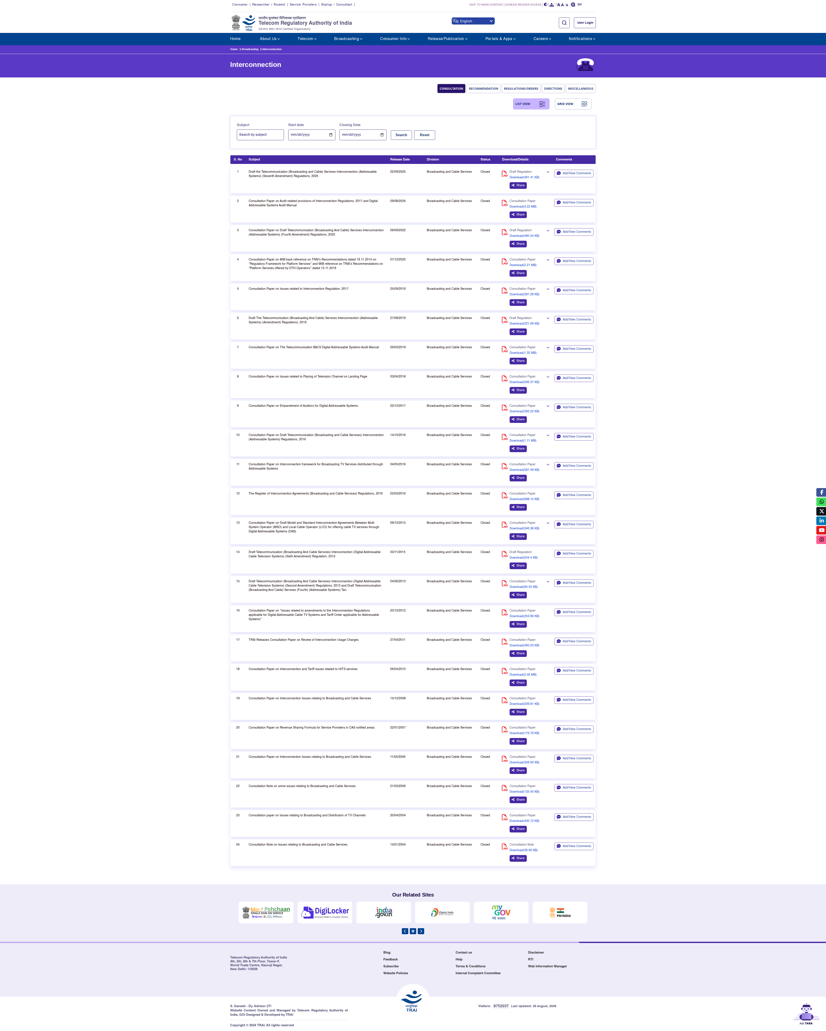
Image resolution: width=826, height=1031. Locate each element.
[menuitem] (235, 39)
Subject (243, 125)
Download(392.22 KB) (524, 411)
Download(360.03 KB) (524, 645)
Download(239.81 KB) (524, 704)
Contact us (464, 952)
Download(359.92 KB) (524, 762)
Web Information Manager (547, 966)
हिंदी (580, 5)
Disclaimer (536, 952)
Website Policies (395, 973)
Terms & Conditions (470, 966)
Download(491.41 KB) (524, 177)
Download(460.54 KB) (524, 235)
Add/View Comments (577, 173)
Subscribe (391, 966)
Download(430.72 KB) (524, 821)
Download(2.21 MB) (523, 265)
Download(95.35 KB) (524, 587)
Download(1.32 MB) (523, 352)
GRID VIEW (565, 104)
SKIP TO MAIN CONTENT (486, 4)
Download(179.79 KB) (524, 733)
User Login (585, 22)
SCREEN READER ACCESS (523, 4)
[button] (546, 5)
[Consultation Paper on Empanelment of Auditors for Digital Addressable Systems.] (547, 406)
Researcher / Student (268, 4)
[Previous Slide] (405, 931)
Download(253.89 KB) (524, 616)
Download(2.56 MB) (523, 674)
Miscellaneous (580, 88)
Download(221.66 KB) (524, 323)
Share (520, 185)
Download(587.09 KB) (524, 470)
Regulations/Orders (521, 88)
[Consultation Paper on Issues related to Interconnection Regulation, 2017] (547, 289)
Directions (553, 88)
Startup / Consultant (336, 4)
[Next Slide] (421, 931)
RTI (530, 959)
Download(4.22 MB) (523, 206)
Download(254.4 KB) (524, 557)
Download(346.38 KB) (524, 528)
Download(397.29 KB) (524, 294)
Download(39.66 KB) (524, 850)
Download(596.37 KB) (524, 382)
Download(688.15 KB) (524, 499)
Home (234, 49)
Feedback (390, 959)
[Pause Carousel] (413, 931)
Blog (386, 952)
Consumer (240, 4)
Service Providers (303, 4)
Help (459, 959)
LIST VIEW (522, 104)
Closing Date (350, 125)
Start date (296, 125)
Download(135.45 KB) (524, 791)
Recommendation (483, 88)
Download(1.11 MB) (523, 440)
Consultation (451, 88)
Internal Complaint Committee (478, 973)
